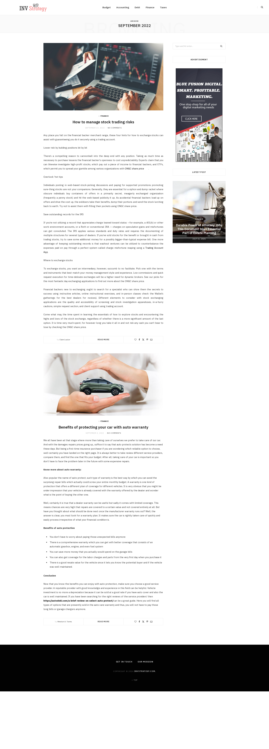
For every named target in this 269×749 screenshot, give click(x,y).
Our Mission (145, 661)
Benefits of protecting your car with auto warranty (103, 427)
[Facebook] (139, 340)
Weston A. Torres (64, 621)
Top (135, 680)
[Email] (151, 340)
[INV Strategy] (33, 7)
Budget (106, 7)
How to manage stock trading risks (103, 121)
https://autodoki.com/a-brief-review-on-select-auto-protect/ (78, 600)
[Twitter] (143, 340)
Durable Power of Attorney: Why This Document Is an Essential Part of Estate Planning (199, 229)
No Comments (115, 128)
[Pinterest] (147, 340)
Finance (150, 7)
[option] (199, 212)
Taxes (163, 7)
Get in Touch (124, 661)
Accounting (122, 7)
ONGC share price (134, 168)
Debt (137, 7)
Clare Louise (64, 339)
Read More (103, 339)
